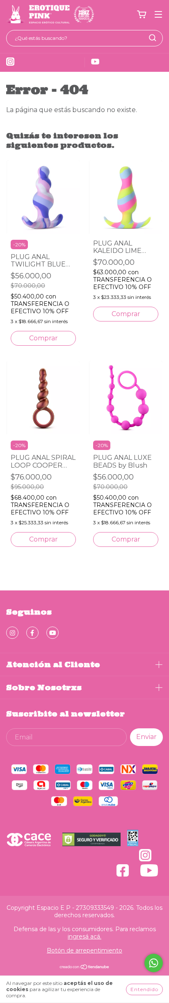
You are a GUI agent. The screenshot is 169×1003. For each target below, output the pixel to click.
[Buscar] (152, 37)
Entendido (144, 989)
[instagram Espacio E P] (12, 633)
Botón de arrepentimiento (84, 950)
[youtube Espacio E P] (52, 633)
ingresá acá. (84, 936)
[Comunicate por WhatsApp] (153, 963)
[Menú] (158, 14)
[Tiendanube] (84, 967)
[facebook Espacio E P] (32, 633)
